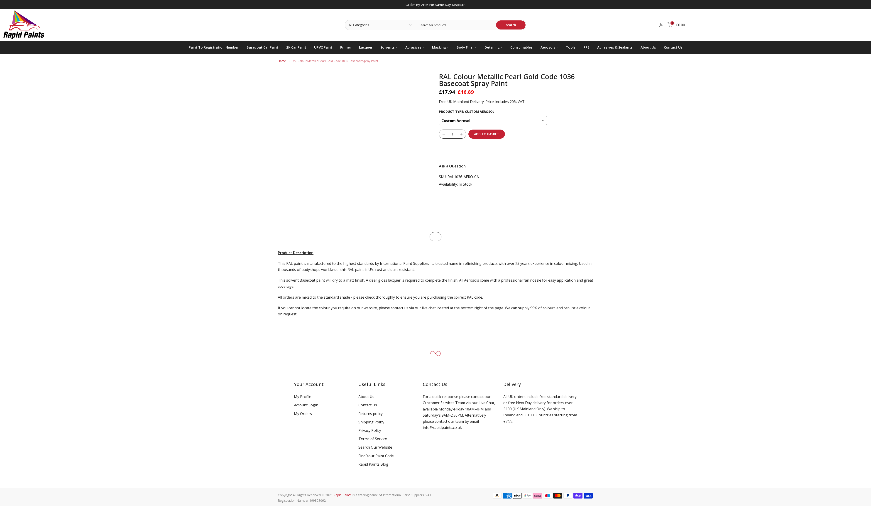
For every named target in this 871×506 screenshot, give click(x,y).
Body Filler (465, 47)
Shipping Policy (371, 422)
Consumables (521, 47)
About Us (648, 47)
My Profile (302, 396)
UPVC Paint (323, 47)
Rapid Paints (342, 495)
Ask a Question (452, 166)
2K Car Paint (296, 47)
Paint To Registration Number (214, 47)
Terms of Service (372, 438)
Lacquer (365, 47)
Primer (345, 47)
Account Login (306, 405)
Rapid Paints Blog (373, 464)
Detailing (492, 47)
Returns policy (370, 413)
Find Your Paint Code (376, 455)
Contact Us (673, 47)
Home (282, 60)
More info (581, 150)
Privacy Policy (369, 430)
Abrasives (413, 47)
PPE (586, 47)
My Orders (303, 413)
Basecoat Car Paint (262, 47)
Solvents (387, 47)
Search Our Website (375, 447)
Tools (570, 47)
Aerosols (548, 47)
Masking (439, 47)
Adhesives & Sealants (615, 47)
